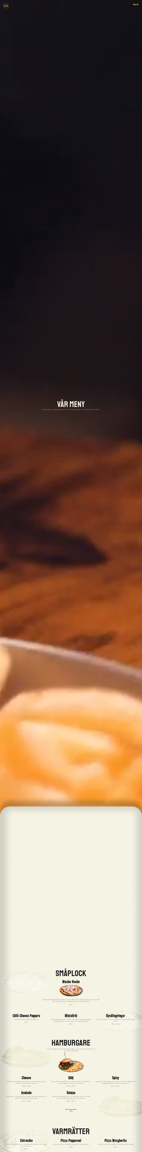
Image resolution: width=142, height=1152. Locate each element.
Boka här (136, 4)
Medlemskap (125, 4)
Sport (105, 4)
